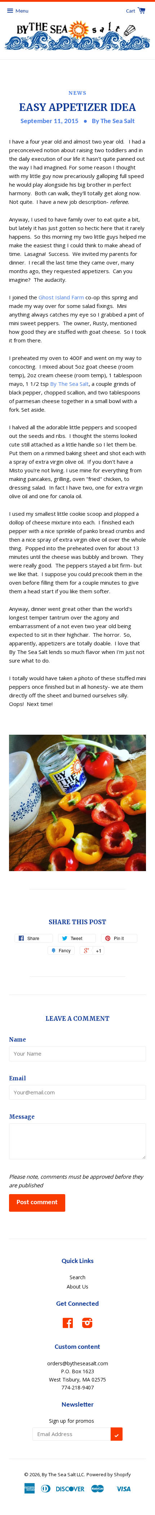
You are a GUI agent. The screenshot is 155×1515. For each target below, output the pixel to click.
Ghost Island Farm (61, 297)
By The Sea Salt (69, 383)
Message (22, 1116)
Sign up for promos (71, 1420)
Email (17, 1078)
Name (17, 1039)
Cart (131, 11)
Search (77, 1277)
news (77, 93)
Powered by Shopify (109, 1474)
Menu (21, 11)
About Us (77, 1286)
